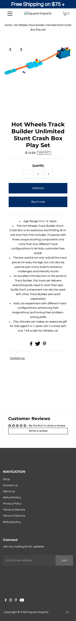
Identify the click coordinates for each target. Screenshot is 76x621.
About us (9, 491)
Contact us (17, 358)
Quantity (38, 165)
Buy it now (38, 201)
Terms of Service (14, 509)
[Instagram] (10, 601)
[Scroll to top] (67, 612)
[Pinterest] (16, 601)
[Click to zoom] (65, 49)
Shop (6, 479)
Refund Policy (12, 497)
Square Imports (38, 612)
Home (8, 25)
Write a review (38, 430)
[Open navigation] (10, 13)
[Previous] (10, 49)
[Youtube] (22, 601)
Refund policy (12, 522)
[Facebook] (6, 601)
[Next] (21, 49)
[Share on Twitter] (38, 345)
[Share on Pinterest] (44, 345)
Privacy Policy (12, 503)
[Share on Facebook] (31, 345)
